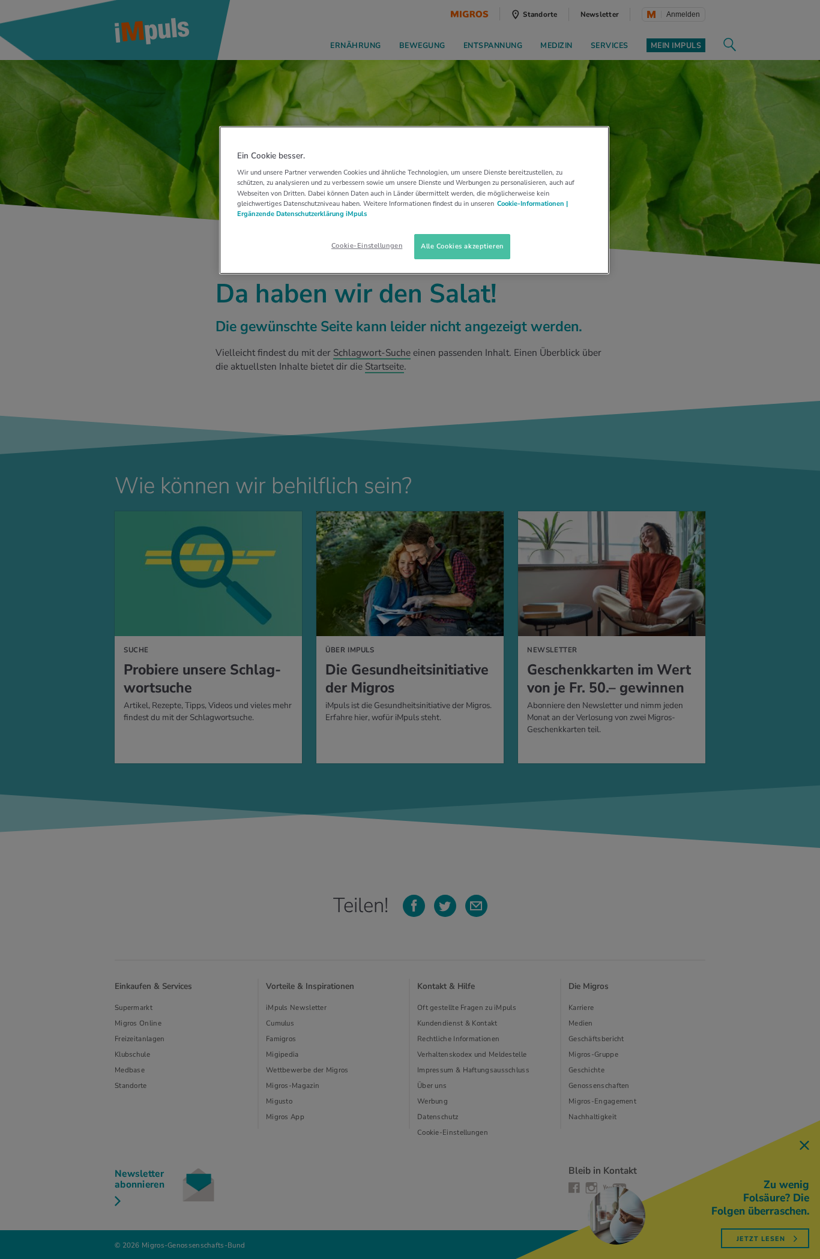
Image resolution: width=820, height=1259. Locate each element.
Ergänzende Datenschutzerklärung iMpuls (302, 213)
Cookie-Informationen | (532, 203)
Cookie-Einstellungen (366, 245)
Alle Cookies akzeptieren (462, 246)
